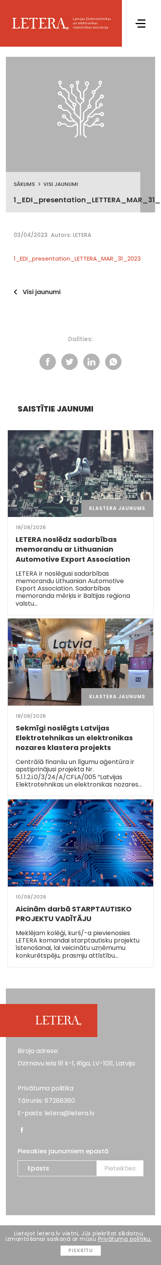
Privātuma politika (45, 1088)
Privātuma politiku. (125, 1239)
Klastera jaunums (117, 508)
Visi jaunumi (60, 184)
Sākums (24, 184)
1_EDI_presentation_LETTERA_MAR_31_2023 (77, 258)
